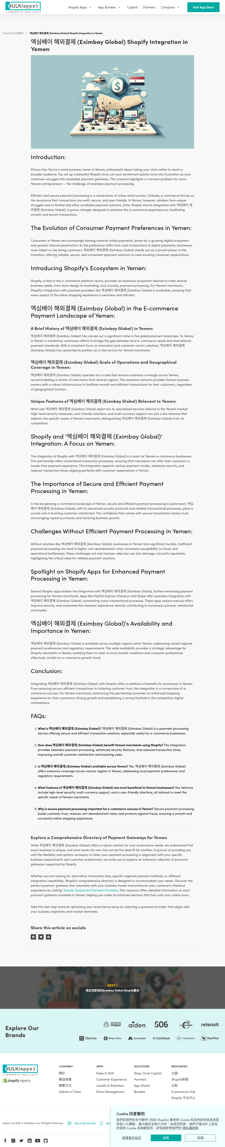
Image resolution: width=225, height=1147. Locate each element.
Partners (140, 1079)
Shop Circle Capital (147, 1073)
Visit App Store (203, 7)
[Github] (45, 1140)
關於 (62, 1073)
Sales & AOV (105, 1073)
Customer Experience (111, 1079)
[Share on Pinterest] (48, 937)
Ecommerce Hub (183, 1091)
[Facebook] (5, 1140)
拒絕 (200, 1138)
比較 (174, 1085)
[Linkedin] (29, 1140)
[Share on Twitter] (41, 937)
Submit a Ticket (70, 1091)
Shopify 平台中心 (183, 1097)
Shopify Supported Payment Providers (90, 890)
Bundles (139, 1091)
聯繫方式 (65, 1085)
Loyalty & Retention (110, 1085)
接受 (166, 1138)
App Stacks (142, 1085)
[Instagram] (13, 1140)
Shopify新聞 (179, 1079)
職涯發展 (65, 1079)
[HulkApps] (23, 7)
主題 (174, 1073)
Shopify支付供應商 (13, 33)
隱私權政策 (190, 1128)
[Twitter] (21, 1140)
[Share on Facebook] (33, 937)
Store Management (110, 1091)
